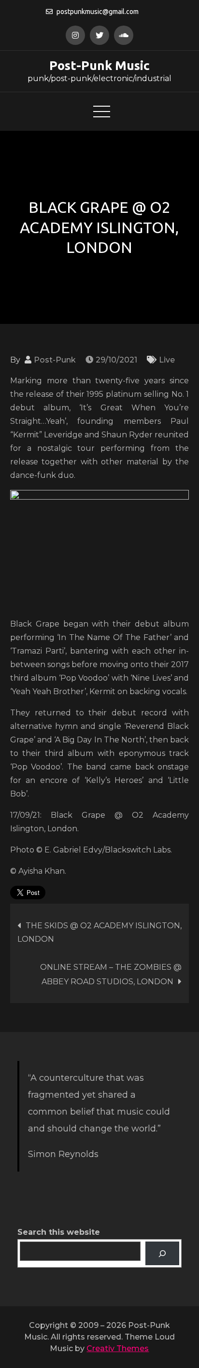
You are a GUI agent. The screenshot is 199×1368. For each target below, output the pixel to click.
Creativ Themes (117, 1348)
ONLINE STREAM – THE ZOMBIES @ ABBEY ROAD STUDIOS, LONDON (111, 974)
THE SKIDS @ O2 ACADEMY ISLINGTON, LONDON (99, 932)
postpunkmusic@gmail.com (98, 11)
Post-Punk (55, 359)
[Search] (162, 1253)
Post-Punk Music (99, 65)
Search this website (58, 1232)
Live (167, 359)
